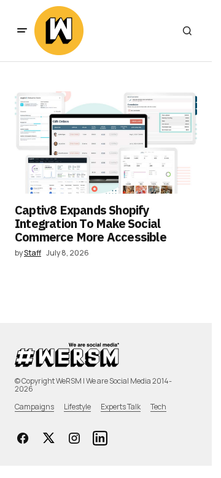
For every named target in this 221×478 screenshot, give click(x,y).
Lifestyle (77, 406)
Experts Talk (121, 406)
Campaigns (34, 406)
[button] (22, 30)
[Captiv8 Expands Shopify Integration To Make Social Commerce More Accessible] (106, 142)
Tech (158, 406)
